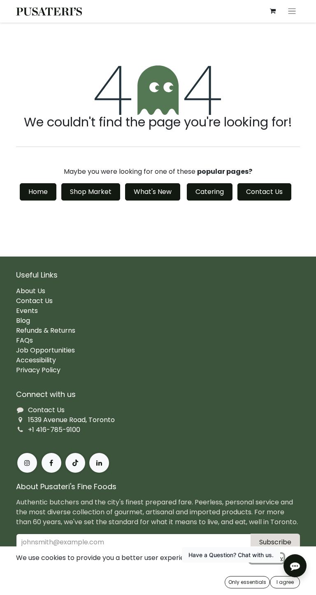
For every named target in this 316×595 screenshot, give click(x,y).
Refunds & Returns (45, 330)
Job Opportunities (45, 350)
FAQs (24, 340)
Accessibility (36, 360)
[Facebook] (51, 463)
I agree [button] (285, 582)
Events (27, 310)
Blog (23, 320)
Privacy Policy (38, 370)
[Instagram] (27, 463)
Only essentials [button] (247, 582)
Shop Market (91, 191)
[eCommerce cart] (273, 11)
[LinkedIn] (99, 463)
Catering (209, 191)
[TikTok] (75, 463)
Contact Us (264, 191)
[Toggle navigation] (292, 11)
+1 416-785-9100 (54, 429)
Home (38, 191)
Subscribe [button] (275, 542)
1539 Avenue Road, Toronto (71, 420)
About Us (30, 291)
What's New (153, 191)
